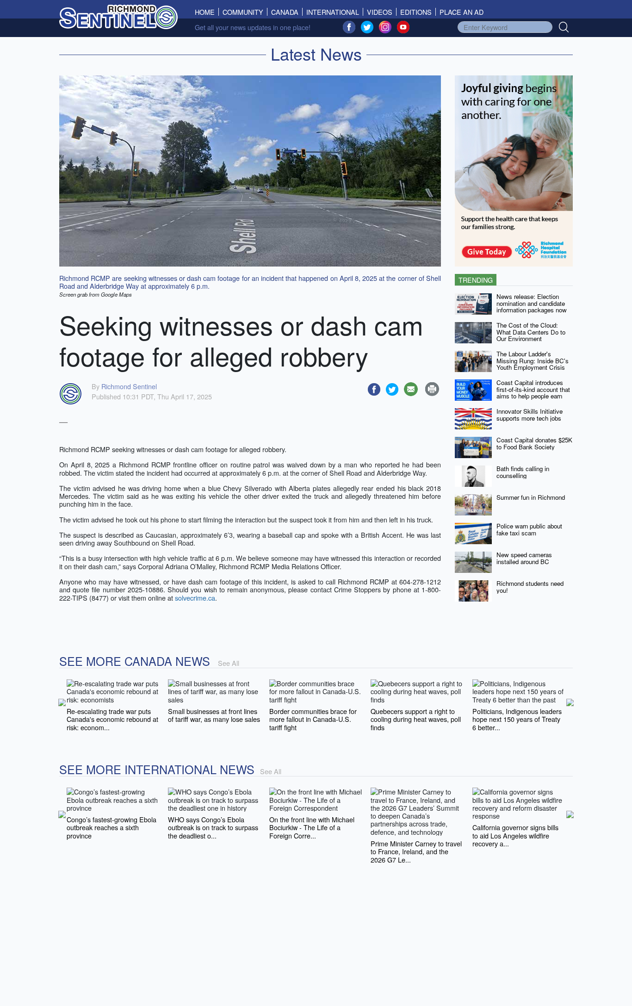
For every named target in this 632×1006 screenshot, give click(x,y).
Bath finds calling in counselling (522, 472)
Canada (284, 12)
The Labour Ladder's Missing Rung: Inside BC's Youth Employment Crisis (532, 360)
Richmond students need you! (530, 587)
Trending (476, 280)
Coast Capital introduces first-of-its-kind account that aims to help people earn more (533, 392)
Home (207, 12)
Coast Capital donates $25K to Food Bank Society (534, 443)
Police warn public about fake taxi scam (529, 529)
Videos (379, 12)
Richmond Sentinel (129, 386)
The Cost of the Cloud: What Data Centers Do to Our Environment (530, 332)
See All (228, 663)
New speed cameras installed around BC (524, 558)
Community (243, 12)
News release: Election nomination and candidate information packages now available (531, 306)
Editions (416, 12)
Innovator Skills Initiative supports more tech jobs (529, 414)
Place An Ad (461, 12)
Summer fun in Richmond (530, 497)
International (332, 12)
